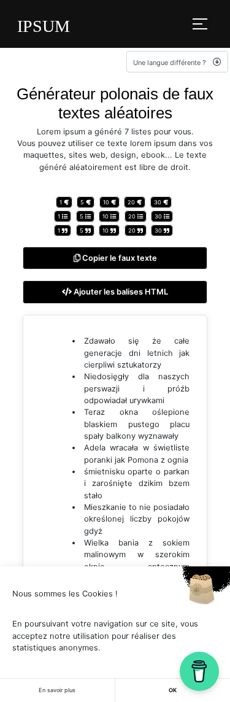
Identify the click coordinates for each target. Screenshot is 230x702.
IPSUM (43, 26)
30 (158, 202)
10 (107, 202)
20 (132, 202)
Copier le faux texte (118, 258)
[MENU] (200, 24)
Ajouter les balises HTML (120, 291)
